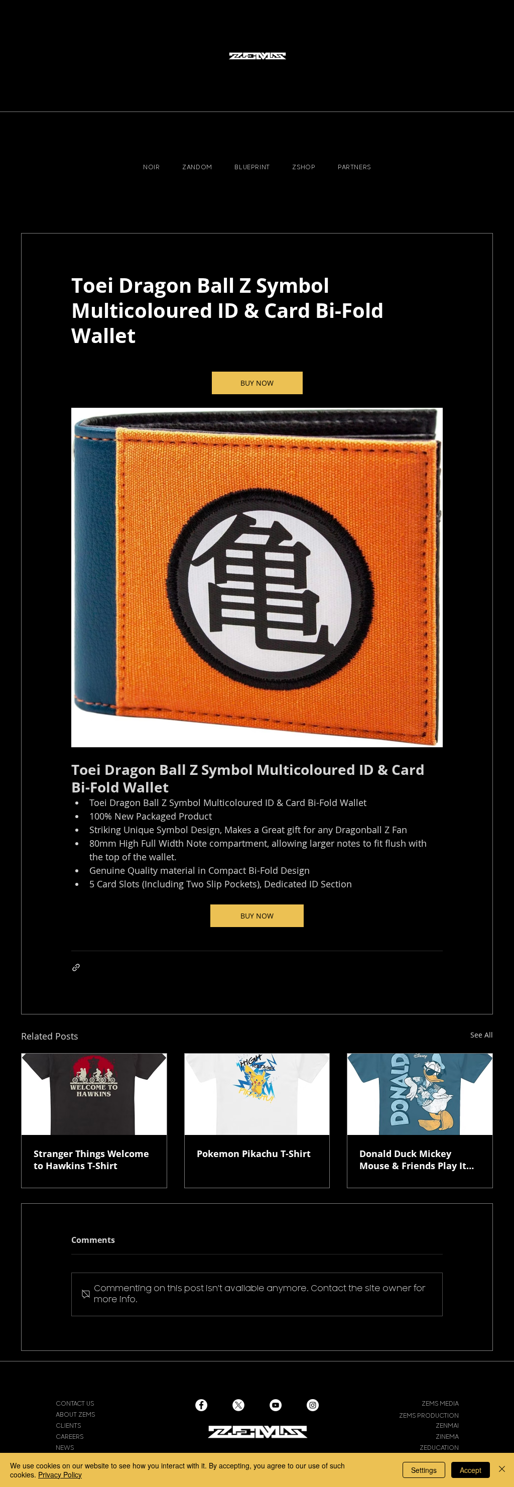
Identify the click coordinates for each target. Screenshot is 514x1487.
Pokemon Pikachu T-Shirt (254, 1154)
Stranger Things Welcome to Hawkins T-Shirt (91, 1160)
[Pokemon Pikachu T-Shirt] (257, 1094)
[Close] (502, 1470)
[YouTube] (276, 1405)
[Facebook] (201, 1405)
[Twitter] (238, 1405)
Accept (470, 1470)
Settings (424, 1470)
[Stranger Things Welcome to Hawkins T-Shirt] (94, 1094)
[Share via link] (76, 967)
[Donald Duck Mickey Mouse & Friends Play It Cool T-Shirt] (419, 1094)
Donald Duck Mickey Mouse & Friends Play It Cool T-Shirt (412, 1160)
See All (481, 1035)
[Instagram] (313, 1405)
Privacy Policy (60, 1474)
